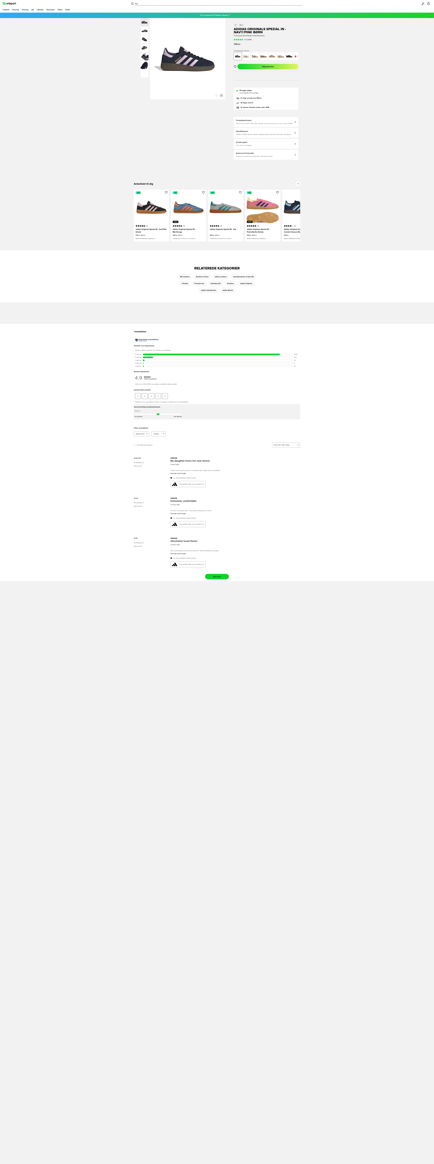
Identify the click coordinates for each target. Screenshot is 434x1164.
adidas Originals (246, 283)
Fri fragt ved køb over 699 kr (251, 98)
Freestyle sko (199, 283)
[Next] (298, 183)
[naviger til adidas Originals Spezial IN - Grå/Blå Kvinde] (281, 56)
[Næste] (221, 95)
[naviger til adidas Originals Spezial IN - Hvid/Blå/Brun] (255, 56)
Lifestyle (185, 283)
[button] (144, 31)
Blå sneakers (185, 277)
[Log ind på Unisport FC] (423, 3)
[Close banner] (430, 15)
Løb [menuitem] (32, 10)
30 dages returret (247, 103)
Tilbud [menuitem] (59, 10)
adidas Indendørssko (208, 290)
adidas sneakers (221, 277)
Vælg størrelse (268, 66)
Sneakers (230, 283)
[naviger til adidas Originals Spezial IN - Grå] (263, 56)
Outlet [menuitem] (67, 10)
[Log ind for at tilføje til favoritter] (235, 66)
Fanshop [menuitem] (15, 10)
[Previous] (292, 183)
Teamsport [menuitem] (50, 10)
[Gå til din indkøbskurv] (428, 3)
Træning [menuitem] (25, 10)
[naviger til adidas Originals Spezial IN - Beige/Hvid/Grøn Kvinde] (272, 56)
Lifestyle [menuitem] (40, 10)
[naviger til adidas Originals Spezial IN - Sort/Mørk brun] (289, 56)
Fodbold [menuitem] (6, 10)
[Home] (9, 3)
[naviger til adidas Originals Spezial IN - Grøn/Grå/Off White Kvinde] (246, 56)
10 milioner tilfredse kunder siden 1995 (255, 107)
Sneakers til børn (202, 277)
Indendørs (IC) (216, 283)
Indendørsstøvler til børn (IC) (243, 277)
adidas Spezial (227, 290)
